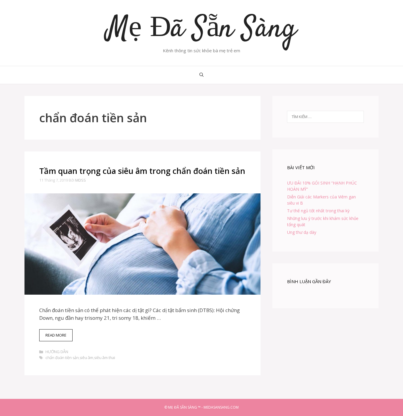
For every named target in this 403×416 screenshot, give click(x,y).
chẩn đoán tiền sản (62, 357)
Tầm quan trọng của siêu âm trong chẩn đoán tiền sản (142, 170)
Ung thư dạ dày (301, 232)
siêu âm (86, 357)
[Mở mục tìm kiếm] (201, 75)
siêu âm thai (104, 357)
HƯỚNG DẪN (56, 351)
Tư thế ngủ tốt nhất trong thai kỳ (318, 210)
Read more (59, 337)
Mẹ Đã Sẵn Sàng (201, 29)
